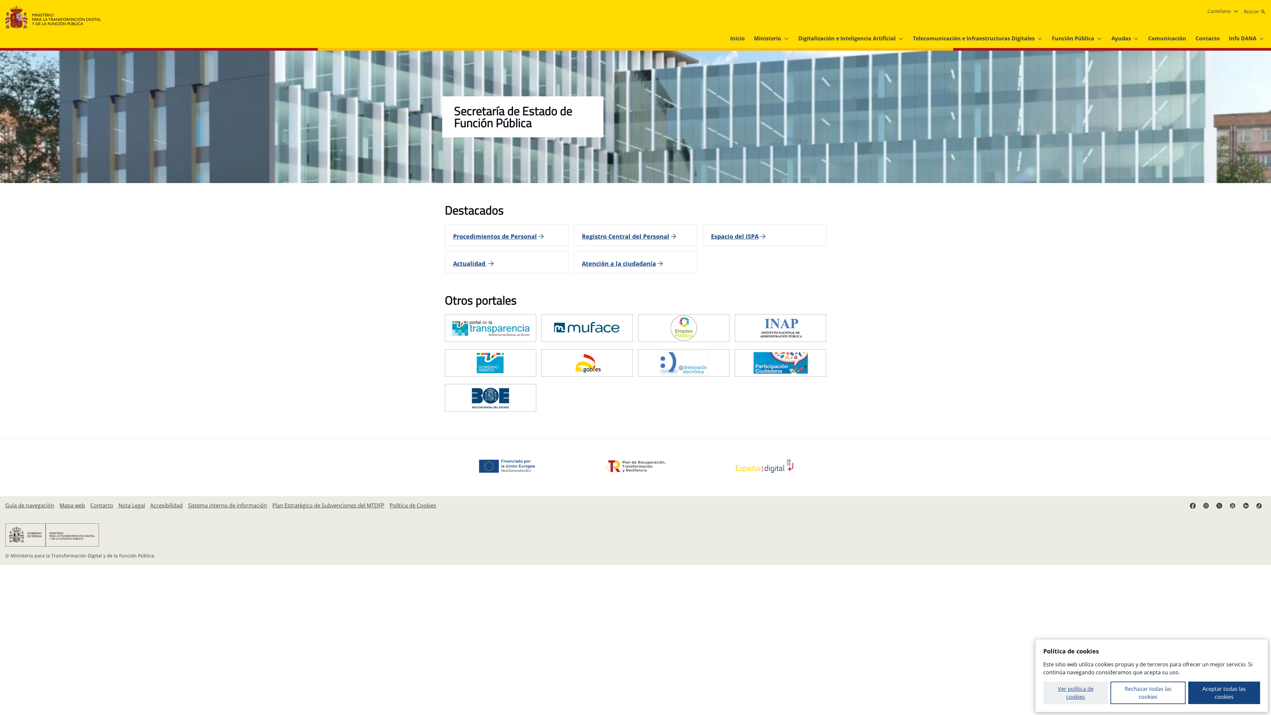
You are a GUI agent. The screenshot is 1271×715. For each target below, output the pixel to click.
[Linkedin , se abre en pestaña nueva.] (1246, 505)
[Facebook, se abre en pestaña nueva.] (1193, 505)
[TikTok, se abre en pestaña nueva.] (1259, 505)
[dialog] (1151, 675)
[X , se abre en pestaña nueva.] (1219, 505)
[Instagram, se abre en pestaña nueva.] (1206, 505)
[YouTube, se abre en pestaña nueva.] (1233, 505)
